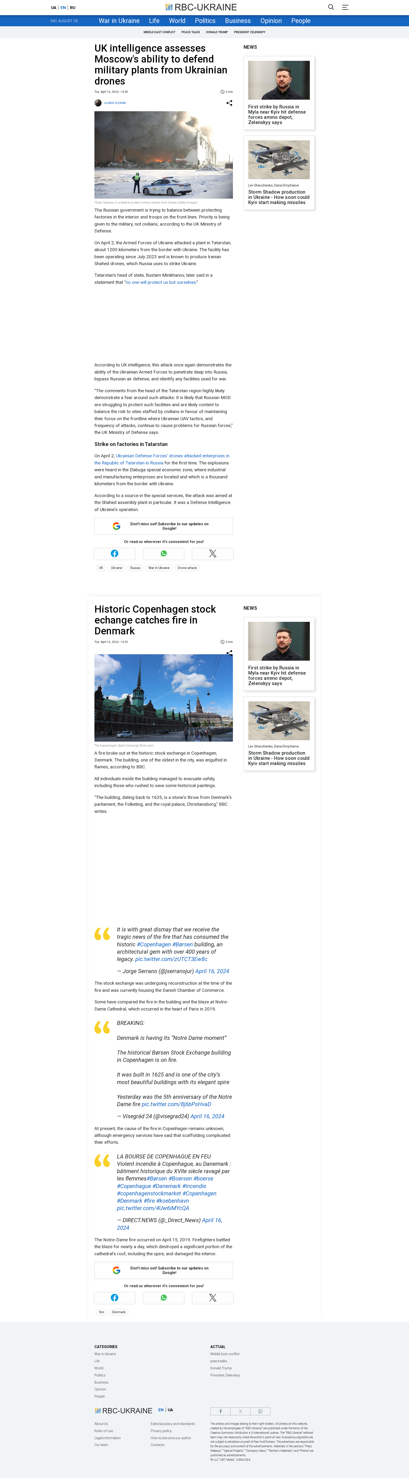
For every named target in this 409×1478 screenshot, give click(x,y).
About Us (101, 1424)
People (301, 21)
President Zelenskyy (249, 32)
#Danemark (166, 1186)
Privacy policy (161, 1431)
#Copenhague (134, 1186)
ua (53, 7)
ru (72, 7)
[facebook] (220, 1411)
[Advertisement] (163, 323)
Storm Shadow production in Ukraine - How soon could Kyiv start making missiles (279, 197)
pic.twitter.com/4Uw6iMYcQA (153, 1208)
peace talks (191, 32)
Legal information (107, 1438)
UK (101, 568)
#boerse (203, 1178)
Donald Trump (217, 32)
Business (238, 21)
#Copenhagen (154, 944)
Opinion (271, 21)
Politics (205, 21)
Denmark (119, 1312)
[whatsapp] (260, 1411)
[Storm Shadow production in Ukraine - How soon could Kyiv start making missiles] (279, 160)
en (63, 7)
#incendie (194, 1186)
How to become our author (171, 1438)
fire (101, 1312)
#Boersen (180, 1178)
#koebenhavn (172, 1201)
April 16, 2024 (212, 971)
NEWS (250, 47)
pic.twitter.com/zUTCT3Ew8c (171, 959)
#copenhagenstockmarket (149, 1193)
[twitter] (240, 1411)
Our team (101, 1445)
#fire (149, 1201)
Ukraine (116, 568)
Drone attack (187, 568)
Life (154, 21)
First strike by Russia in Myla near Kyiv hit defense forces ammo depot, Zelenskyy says (277, 114)
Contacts (157, 1445)
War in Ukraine (119, 21)
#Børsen (182, 944)
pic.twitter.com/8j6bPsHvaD (176, 1104)
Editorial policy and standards (173, 1424)
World (177, 21)
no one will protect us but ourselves (161, 282)
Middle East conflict (159, 32)
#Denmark (129, 1201)
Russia (135, 568)
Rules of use (103, 1431)
